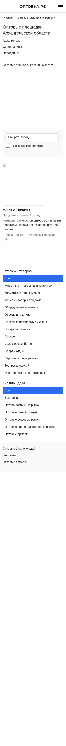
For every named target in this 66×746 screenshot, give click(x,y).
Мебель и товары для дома (23, 300)
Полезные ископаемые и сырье (26, 321)
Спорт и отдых (14, 351)
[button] (14, 243)
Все (7, 278)
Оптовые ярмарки (17, 434)
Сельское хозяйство (18, 343)
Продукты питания (17, 329)
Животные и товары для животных (28, 285)
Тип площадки (14, 383)
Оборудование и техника (21, 307)
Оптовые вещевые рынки (22, 419)
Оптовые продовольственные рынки (30, 426)
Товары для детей (17, 365)
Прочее (10, 336)
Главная (8, 17)
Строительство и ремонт (21, 358)
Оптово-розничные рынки (22, 405)
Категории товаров (17, 271)
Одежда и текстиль (17, 314)
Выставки (11, 397)
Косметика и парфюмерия (22, 292)
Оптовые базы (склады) (21, 412)
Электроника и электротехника (25, 372)
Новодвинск (11, 53)
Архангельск (11, 40)
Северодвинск (13, 46)
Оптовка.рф (33, 6)
